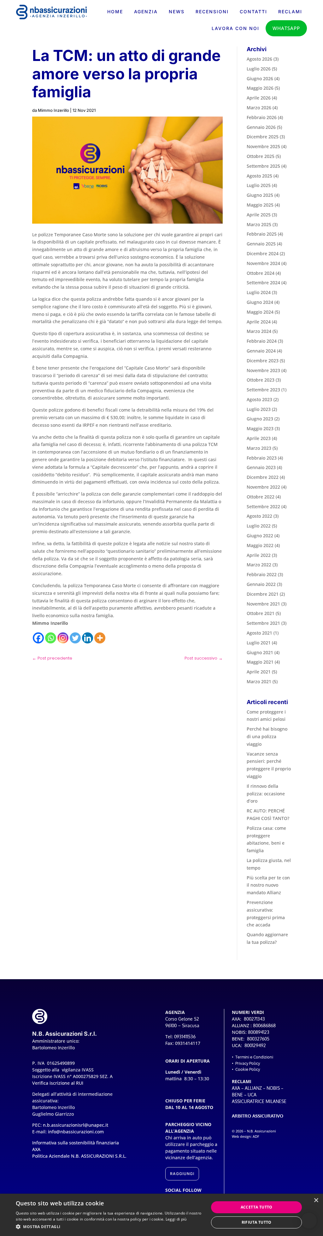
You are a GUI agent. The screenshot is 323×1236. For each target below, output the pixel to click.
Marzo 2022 (259, 565)
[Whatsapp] (50, 637)
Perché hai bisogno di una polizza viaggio (267, 736)
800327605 (258, 1038)
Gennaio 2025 (261, 244)
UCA (252, 1094)
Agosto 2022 (259, 516)
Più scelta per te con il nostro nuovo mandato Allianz (268, 885)
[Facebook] (38, 637)
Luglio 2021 (259, 643)
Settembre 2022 (263, 506)
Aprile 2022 (259, 555)
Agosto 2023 (259, 399)
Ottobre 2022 (260, 497)
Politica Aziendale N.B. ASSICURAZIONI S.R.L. (79, 1156)
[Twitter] (75, 637)
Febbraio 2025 (262, 234)
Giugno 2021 (260, 652)
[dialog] (161, 1215)
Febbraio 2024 (262, 341)
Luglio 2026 (259, 69)
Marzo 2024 (259, 331)
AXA (236, 1088)
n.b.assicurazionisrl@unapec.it (75, 1125)
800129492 (255, 1045)
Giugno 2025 (260, 195)
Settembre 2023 (263, 390)
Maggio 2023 (260, 428)
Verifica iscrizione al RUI (57, 1083)
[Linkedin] (87, 637)
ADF (256, 1136)
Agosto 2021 (259, 633)
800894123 (258, 1032)
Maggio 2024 (260, 312)
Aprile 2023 (259, 438)
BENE (237, 1094)
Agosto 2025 (259, 176)
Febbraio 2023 (262, 458)
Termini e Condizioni (254, 1056)
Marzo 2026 (259, 108)
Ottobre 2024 (260, 273)
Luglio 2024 (259, 292)
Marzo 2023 (259, 448)
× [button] (316, 1200)
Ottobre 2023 (260, 380)
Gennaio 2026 (261, 127)
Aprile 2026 (259, 98)
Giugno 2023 (260, 419)
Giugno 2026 (260, 78)
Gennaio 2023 (261, 467)
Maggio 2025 (260, 205)
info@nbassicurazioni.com (76, 1132)
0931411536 (185, 1036)
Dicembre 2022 (263, 477)
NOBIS (273, 1088)
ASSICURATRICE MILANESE (259, 1101)
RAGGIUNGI (182, 1173)
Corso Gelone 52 (182, 1019)
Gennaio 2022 (261, 584)
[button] (309, 1220)
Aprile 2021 (259, 672)
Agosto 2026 (259, 59)
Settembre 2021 (263, 623)
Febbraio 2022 (262, 574)
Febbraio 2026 (262, 117)
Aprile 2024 (259, 322)
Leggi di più (176, 1219)
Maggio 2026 (260, 88)
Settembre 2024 (263, 283)
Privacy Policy (247, 1063)
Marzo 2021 (259, 681)
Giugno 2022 (260, 536)
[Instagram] (62, 637)
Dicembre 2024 (263, 253)
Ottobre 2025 (260, 156)
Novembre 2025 (263, 146)
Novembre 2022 (263, 487)
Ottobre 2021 (260, 613)
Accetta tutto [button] (257, 1207)
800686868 (264, 1025)
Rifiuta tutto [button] (257, 1222)
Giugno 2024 (260, 302)
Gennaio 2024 (261, 351)
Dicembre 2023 (263, 361)
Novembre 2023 (263, 370)
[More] (99, 637)
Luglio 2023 (259, 409)
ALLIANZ (253, 1088)
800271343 (254, 1019)
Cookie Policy (247, 1069)
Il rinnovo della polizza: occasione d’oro (266, 793)
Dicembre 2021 (263, 594)
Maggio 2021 (260, 662)
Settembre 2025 (263, 166)
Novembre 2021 (263, 604)
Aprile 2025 (259, 215)
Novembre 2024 (263, 263)
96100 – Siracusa (182, 1025)
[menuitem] (115, 12)
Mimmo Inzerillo (53, 110)
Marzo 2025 (259, 224)
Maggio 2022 (260, 545)
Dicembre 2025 (263, 137)
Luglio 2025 (259, 185)
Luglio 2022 (259, 526)
